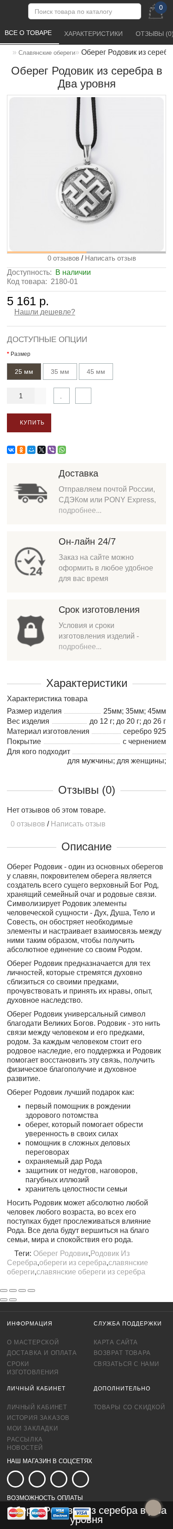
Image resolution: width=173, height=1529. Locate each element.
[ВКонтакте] (11, 450)
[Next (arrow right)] (13, 1299)
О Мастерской (33, 1342)
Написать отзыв (110, 258)
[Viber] (52, 450)
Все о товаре (29, 32)
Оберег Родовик (61, 1253)
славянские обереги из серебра (90, 1272)
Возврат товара (122, 1352)
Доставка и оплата (42, 1352)
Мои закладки (32, 1428)
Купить (31, 422)
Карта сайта (116, 1342)
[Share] (13, 1290)
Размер (20, 354)
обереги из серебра (73, 1263)
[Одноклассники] (21, 450)
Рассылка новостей (25, 1443)
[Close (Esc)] (3, 1290)
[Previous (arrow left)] (3, 1299)
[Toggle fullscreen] (22, 1290)
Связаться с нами (127, 1363)
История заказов (38, 1417)
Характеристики (94, 33)
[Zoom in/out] (31, 1290)
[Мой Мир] (31, 450)
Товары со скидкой (129, 1407)
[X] (41, 450)
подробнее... (80, 510)
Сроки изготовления (32, 1368)
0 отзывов (61, 258)
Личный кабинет (37, 1407)
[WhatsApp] (62, 450)
